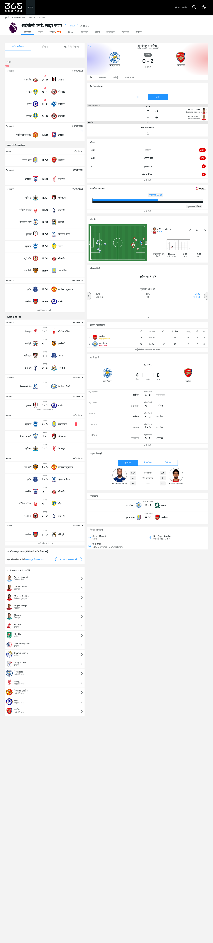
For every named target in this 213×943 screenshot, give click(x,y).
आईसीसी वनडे (19, 17)
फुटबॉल (7, 17)
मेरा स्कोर (182, 7)
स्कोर (30, 7)
